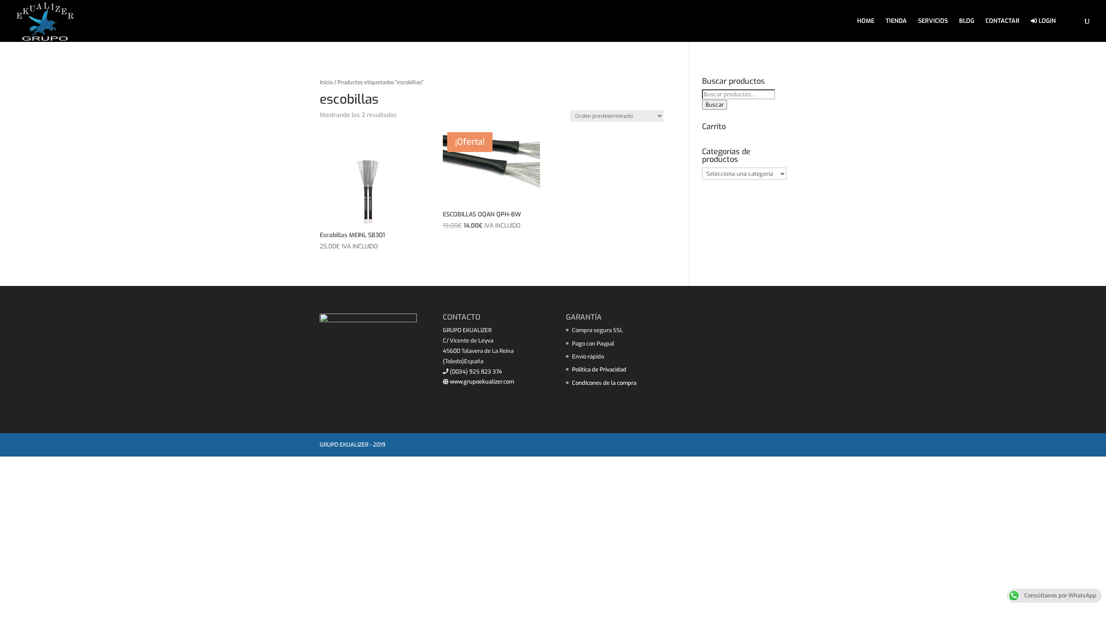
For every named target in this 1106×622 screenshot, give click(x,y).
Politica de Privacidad (599, 369)
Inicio (326, 82)
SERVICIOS (933, 21)
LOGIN (1046, 21)
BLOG (966, 21)
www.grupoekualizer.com (481, 381)
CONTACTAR (1002, 21)
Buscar (715, 104)
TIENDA (896, 21)
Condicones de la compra (604, 383)
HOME (865, 21)
